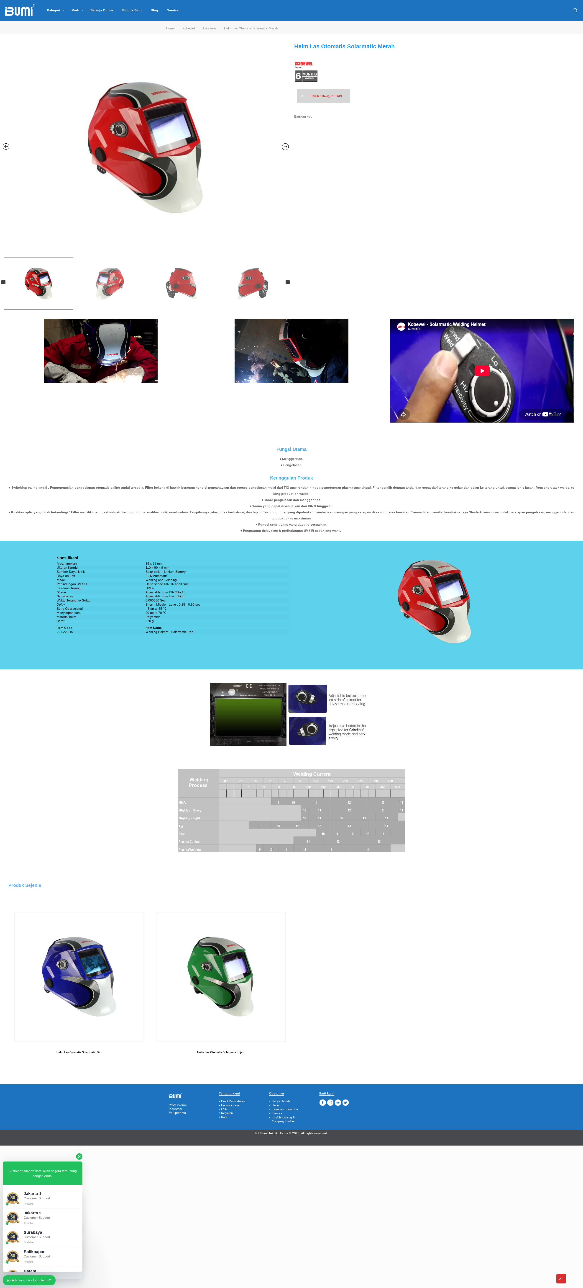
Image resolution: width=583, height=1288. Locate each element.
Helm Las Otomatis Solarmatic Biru (79, 1052)
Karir (224, 1117)
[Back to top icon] (561, 1278)
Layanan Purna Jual (285, 1109)
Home (170, 28)
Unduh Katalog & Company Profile (282, 1119)
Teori (275, 1105)
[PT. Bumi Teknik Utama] (20, 10)
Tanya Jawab (281, 1101)
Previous (3, 282)
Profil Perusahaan (233, 1101)
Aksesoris (209, 28)
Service (277, 1113)
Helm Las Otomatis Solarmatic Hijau (220, 1052)
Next (287, 282)
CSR (224, 1109)
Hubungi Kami (230, 1105)
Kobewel (188, 28)
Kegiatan (227, 1113)
